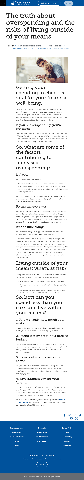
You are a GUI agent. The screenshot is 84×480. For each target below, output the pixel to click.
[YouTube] (71, 418)
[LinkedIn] (75, 415)
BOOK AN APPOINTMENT (49, 3)
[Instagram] (69, 415)
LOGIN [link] (68, 3)
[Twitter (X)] (76, 418)
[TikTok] (80, 415)
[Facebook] (64, 415)
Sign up (42, 464)
